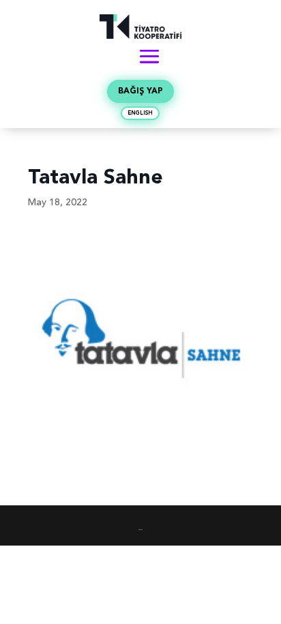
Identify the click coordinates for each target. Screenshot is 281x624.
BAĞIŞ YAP (140, 91)
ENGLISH (140, 113)
